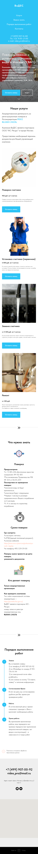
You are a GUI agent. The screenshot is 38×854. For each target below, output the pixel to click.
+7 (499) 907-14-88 (19, 36)
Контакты (19, 28)
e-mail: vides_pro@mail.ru (19, 41)
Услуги (19, 15)
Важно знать (19, 20)
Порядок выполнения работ (19, 24)
